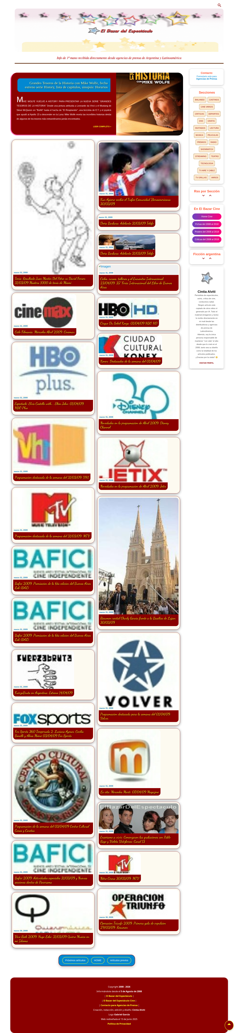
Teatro (215, 156)
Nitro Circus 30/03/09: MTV (119, 878)
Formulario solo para (206, 77)
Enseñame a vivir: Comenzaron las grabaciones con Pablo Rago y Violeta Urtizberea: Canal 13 (135, 839)
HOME (97, 960)
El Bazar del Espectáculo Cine (119, 1000)
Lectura (214, 128)
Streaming (200, 156)
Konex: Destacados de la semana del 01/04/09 (130, 361)
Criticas (199, 114)
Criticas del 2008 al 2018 (207, 239)
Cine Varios (207, 107)
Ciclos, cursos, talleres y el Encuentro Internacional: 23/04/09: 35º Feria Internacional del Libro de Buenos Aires (136, 283)
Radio (214, 142)
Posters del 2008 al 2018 (207, 232)
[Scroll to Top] (229, 1025)
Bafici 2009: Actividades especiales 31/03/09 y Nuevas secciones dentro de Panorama (51, 880)
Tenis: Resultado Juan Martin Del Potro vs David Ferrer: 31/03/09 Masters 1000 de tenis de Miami (50, 280)
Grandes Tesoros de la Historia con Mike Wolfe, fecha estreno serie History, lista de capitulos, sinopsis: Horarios (66, 85)
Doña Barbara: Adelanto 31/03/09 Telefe (127, 223)
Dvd (201, 121)
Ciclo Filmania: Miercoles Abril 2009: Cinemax (45, 332)
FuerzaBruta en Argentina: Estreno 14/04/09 (43, 693)
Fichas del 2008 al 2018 (207, 224)
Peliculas (213, 135)
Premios (201, 142)
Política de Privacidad (119, 1023)
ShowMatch (207, 149)
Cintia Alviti (207, 291)
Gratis (211, 121)
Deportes (213, 114)
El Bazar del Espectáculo (119, 995)
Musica (199, 135)
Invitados (200, 128)
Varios (214, 177)
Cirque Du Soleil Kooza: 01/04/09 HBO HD (128, 323)
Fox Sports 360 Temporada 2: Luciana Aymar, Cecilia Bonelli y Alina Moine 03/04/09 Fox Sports (49, 733)
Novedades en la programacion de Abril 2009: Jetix (133, 486)
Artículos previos (119, 960)
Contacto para (119, 1005)
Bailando (200, 100)
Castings (214, 100)
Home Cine (206, 216)
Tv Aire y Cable (207, 170)
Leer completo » (102, 126)
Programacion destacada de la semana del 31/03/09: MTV (52, 536)
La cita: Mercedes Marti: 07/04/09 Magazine (129, 792)
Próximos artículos (75, 960)
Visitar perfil (206, 363)
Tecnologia (207, 163)
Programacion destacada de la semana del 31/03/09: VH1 (52, 477)
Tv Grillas (201, 177)
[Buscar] (219, 5)
